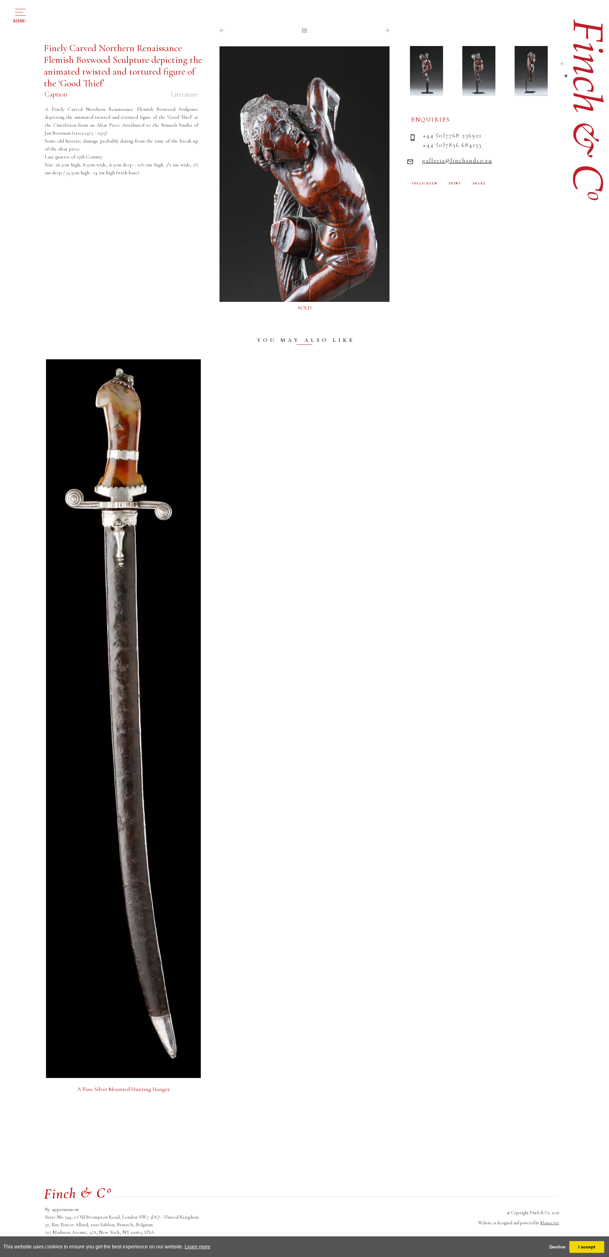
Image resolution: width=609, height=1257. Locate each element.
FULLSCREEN (424, 183)
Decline (557, 1246)
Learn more (197, 1246)
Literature (184, 94)
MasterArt (549, 1223)
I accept (586, 1246)
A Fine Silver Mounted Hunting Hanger (123, 1089)
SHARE (479, 183)
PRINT (455, 183)
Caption (56, 94)
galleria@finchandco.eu (457, 160)
